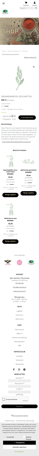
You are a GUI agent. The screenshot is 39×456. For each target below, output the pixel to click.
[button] (34, 67)
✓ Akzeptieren (19, 442)
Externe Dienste (28, 437)
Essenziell (10, 437)
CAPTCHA (19, 395)
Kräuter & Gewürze (14, 51)
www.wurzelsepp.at (19, 291)
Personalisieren (19, 451)
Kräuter (25, 51)
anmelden (19, 356)
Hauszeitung (19, 364)
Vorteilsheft (19, 360)
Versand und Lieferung (19, 337)
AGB (19, 345)
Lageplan (19, 311)
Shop (3, 51)
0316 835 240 (19, 283)
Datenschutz (19, 319)
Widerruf (19, 333)
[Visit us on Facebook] (14, 370)
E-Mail (19, 389)
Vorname (19, 378)
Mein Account (19, 329)
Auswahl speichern (19, 447)
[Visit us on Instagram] (19, 370)
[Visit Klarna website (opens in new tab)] (19, 416)
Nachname (19, 383)
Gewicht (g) (7, 116)
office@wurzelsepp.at (19, 287)
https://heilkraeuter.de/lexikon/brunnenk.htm (16, 142)
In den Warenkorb (27, 117)
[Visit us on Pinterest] (24, 370)
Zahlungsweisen (19, 341)
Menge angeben (10, 194)
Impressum (19, 315)
